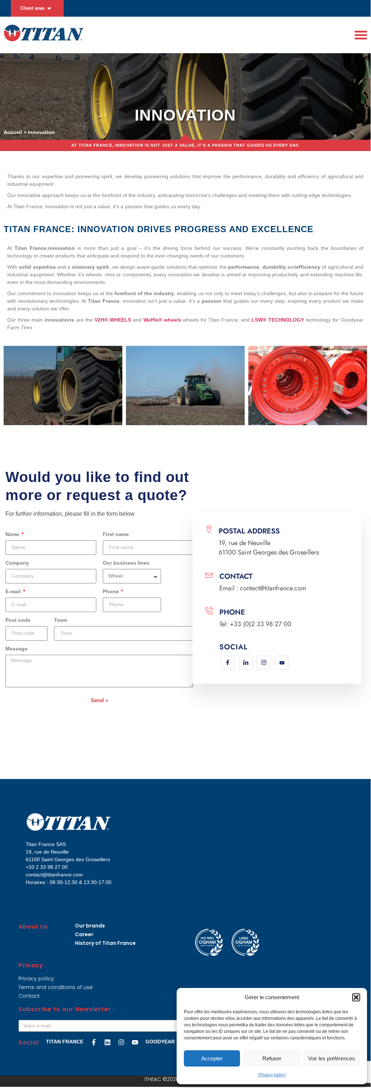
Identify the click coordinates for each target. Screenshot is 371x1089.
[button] (356, 997)
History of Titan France (105, 943)
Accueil (13, 132)
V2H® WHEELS (112, 320)
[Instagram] (264, 663)
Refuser (271, 1058)
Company (17, 563)
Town (60, 620)
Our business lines (126, 563)
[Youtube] (282, 663)
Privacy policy (272, 1074)
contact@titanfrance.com (54, 875)
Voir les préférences (331, 1058)
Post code (17, 620)
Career (84, 934)
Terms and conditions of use (55, 987)
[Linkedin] (246, 663)
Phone (111, 591)
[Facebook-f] (93, 1042)
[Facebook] (227, 663)
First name (116, 534)
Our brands (90, 925)
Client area (32, 8)
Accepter (212, 1058)
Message (16, 649)
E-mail (13, 591)
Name (13, 534)
